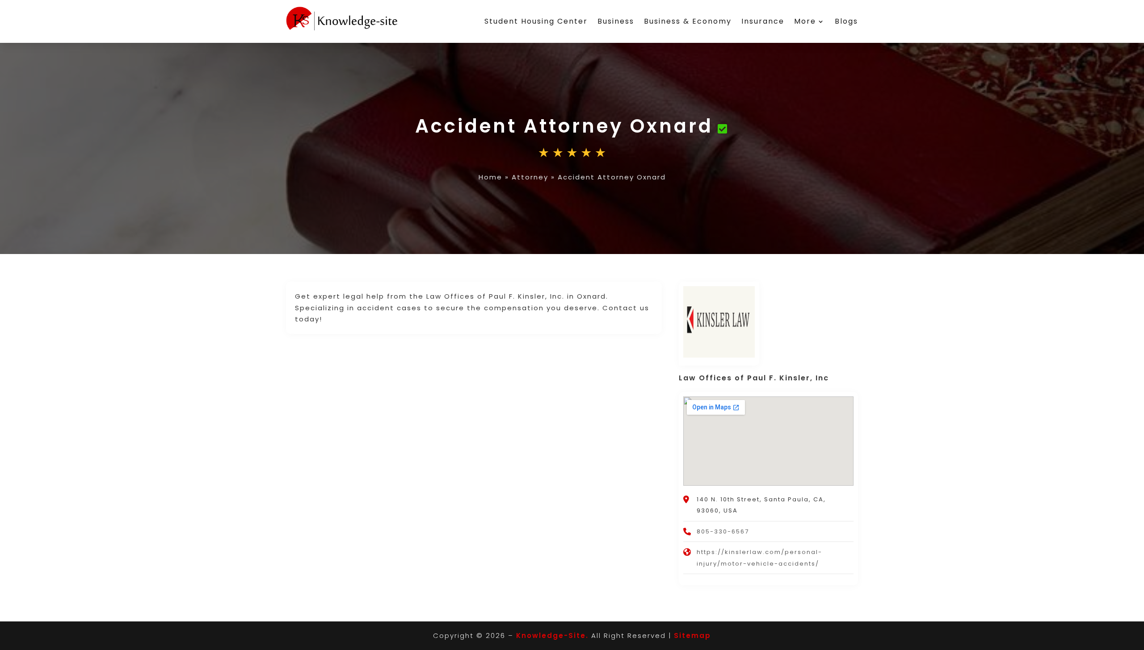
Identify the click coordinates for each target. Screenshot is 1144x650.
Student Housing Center (536, 21)
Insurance (762, 21)
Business (615, 21)
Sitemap (692, 635)
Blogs (846, 21)
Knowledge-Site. (552, 635)
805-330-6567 (723, 531)
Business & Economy (688, 21)
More (805, 21)
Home (490, 177)
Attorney (530, 177)
